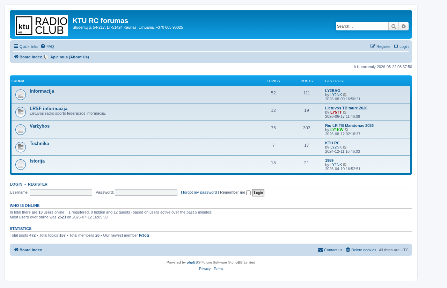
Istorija (37, 161)
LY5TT (336, 112)
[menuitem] (47, 46)
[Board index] (42, 24)
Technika (39, 143)
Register (37, 184)
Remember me (233, 192)
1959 (329, 160)
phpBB (192, 262)
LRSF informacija (48, 108)
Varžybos (40, 126)
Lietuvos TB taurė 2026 (346, 108)
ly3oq (144, 235)
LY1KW (336, 130)
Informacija (42, 91)
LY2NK (336, 95)
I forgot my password (199, 192)
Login (16, 184)
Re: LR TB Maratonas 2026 (349, 125)
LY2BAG (332, 90)
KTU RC (332, 143)
